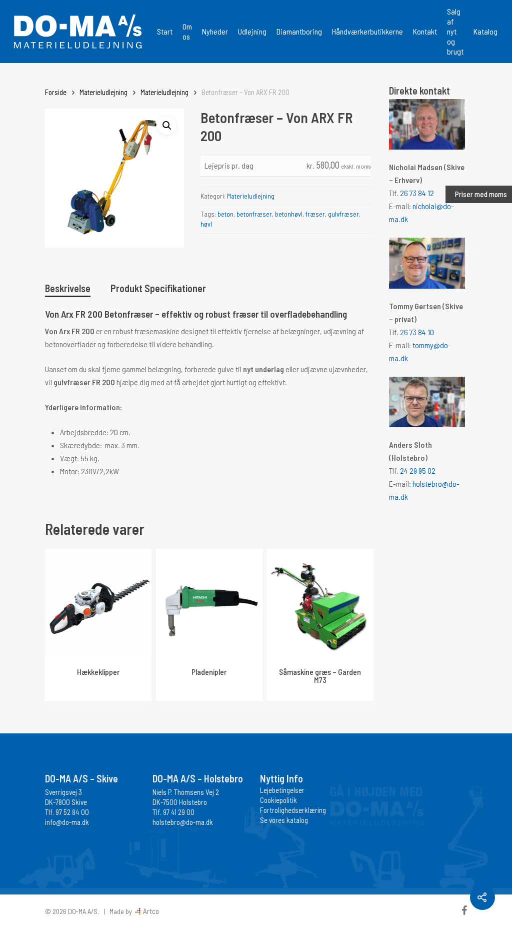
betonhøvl (288, 214)
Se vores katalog (284, 820)
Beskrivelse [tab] (67, 288)
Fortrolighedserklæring (293, 810)
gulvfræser (343, 214)
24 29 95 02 (418, 470)
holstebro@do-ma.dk (182, 821)
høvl (206, 224)
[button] (167, 126)
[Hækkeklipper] (98, 602)
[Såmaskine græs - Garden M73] (320, 602)
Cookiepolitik (278, 800)
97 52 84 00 (72, 811)
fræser (315, 214)
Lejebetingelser (282, 790)
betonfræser (254, 214)
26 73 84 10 (417, 332)
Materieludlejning (104, 92)
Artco (150, 910)
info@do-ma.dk (67, 821)
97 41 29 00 (178, 811)
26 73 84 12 (417, 193)
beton (226, 214)
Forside (55, 92)
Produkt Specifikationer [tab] (158, 288)
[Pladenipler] (209, 602)
